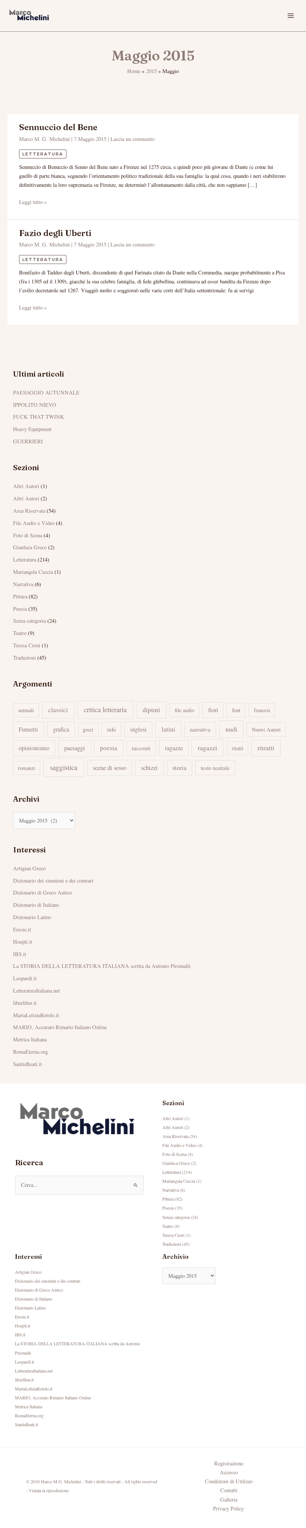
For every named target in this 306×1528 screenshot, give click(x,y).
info (111, 729)
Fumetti (28, 729)
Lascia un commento (132, 138)
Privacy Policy (228, 1508)
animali (26, 710)
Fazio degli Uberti (55, 233)
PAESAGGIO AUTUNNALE (46, 392)
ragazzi (207, 747)
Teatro (19, 632)
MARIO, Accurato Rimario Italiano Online (60, 1027)
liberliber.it (25, 1002)
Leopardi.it (25, 978)
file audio (184, 710)
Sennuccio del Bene (58, 127)
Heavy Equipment (32, 429)
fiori (213, 710)
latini (168, 729)
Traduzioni (24, 657)
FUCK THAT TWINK (38, 416)
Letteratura (42, 154)
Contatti (228, 1490)
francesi (262, 710)
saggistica (63, 767)
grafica (61, 729)
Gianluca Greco (30, 547)
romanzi (26, 767)
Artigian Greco (29, 868)
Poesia (20, 608)
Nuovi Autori (266, 729)
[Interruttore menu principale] (291, 15)
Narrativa (23, 584)
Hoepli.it (22, 941)
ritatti (237, 748)
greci (88, 729)
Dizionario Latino (32, 917)
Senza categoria (29, 620)
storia (179, 768)
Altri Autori (26, 486)
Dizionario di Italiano (36, 904)
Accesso (229, 1472)
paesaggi (74, 748)
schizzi (149, 767)
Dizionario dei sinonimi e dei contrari (53, 880)
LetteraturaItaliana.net (36, 990)
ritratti (265, 747)
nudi (231, 728)
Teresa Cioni (26, 645)
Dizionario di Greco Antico (42, 892)
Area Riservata (29, 510)
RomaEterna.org (30, 1051)
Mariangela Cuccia (33, 571)
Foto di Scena (27, 535)
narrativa (200, 729)
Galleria (228, 1499)
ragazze (174, 748)
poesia (108, 747)
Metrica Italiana (30, 1039)
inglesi (138, 729)
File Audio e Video (33, 522)
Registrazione (228, 1463)
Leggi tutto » (33, 201)
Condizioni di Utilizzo (229, 1481)
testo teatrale (215, 767)
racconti (141, 748)
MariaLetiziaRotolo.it (36, 1015)
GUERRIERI (28, 441)
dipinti (151, 709)
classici (58, 709)
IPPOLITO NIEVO (34, 404)
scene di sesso (109, 768)
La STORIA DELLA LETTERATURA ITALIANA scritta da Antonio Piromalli (101, 965)
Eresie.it (22, 929)
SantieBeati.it (27, 1064)
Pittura (20, 596)
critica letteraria (105, 709)
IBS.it (19, 954)
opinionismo (34, 748)
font (236, 710)
